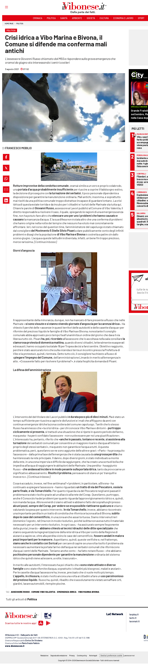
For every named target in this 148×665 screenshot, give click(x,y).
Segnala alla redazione (58, 655)
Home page (9, 23)
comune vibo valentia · (43, 592)
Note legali (93, 655)
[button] (6, 157)
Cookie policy (82, 655)
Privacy (72, 655)
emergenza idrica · (67, 592)
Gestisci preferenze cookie (111, 655)
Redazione (44, 655)
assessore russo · (21, 592)
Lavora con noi (129, 655)
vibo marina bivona (88, 592)
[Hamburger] (3, 7)
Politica (19, 23)
